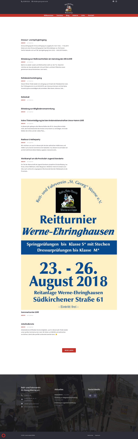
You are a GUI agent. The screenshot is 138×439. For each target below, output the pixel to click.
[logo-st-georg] (69, 8)
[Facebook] (113, 1)
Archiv (23, 43)
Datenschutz (90, 435)
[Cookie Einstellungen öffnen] (3, 437)
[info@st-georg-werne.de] (22, 404)
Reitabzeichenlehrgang (31, 78)
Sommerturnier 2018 (30, 312)
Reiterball (25, 97)
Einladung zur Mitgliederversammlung (37, 108)
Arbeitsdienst (59, 394)
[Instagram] (116, 1)
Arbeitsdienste (27, 324)
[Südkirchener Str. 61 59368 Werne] (22, 399)
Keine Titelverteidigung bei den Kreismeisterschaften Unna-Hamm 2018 (52, 120)
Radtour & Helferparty (30, 139)
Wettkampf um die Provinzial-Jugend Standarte (42, 158)
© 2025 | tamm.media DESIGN (28, 435)
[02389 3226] (22, 395)
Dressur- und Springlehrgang (34, 40)
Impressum (97, 435)
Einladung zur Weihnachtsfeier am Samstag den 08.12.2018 (46, 59)
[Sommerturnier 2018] (69, 180)
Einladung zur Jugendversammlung (65, 403)
